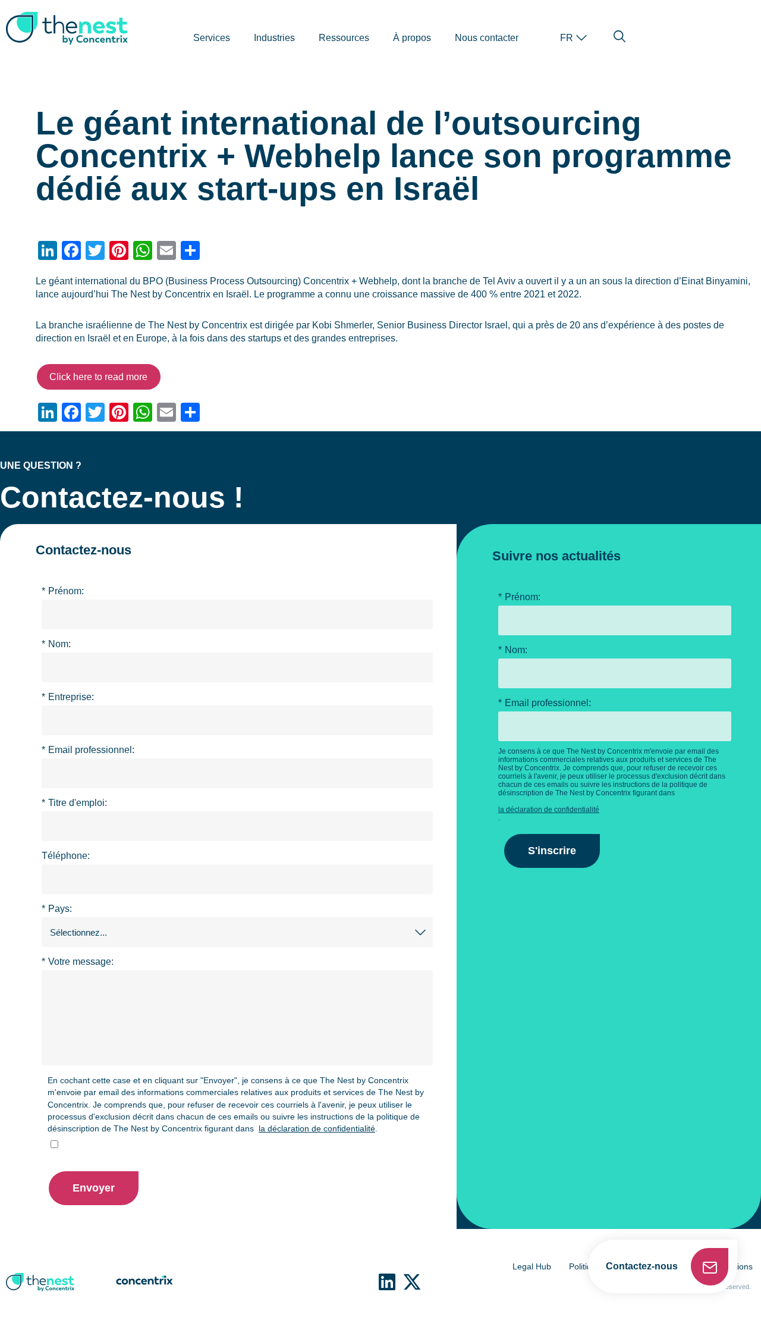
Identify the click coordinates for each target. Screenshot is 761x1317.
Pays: (57, 909)
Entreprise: (68, 697)
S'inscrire (552, 851)
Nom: (56, 644)
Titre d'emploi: (74, 803)
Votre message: (78, 962)
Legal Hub (531, 1266)
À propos (412, 38)
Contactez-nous (642, 1266)
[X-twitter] (412, 1281)
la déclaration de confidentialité (317, 1128)
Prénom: (63, 591)
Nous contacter (486, 38)
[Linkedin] (387, 1281)
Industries (274, 38)
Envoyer (94, 1188)
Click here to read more (98, 377)
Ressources (344, 38)
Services (211, 38)
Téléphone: (66, 856)
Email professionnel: (88, 750)
